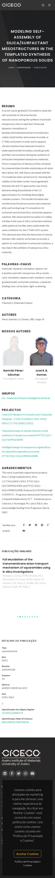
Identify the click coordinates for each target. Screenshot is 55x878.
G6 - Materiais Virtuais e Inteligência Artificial (26, 398)
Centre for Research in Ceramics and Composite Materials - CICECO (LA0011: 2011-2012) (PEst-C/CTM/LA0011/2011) (27, 419)
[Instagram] (25, 773)
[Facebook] (12, 773)
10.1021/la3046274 (12, 712)
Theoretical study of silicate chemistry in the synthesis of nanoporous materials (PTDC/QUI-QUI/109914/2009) (27, 435)
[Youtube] (32, 773)
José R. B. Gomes (41, 372)
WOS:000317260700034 (15, 722)
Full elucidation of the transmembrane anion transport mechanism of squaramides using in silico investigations (26, 565)
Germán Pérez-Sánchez (13, 372)
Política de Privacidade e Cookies (27, 863)
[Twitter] (19, 773)
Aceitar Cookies (27, 854)
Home (11, 67)
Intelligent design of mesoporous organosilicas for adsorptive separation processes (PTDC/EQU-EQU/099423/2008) (26, 452)
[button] (17, 616)
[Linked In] (5, 773)
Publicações (40, 67)
